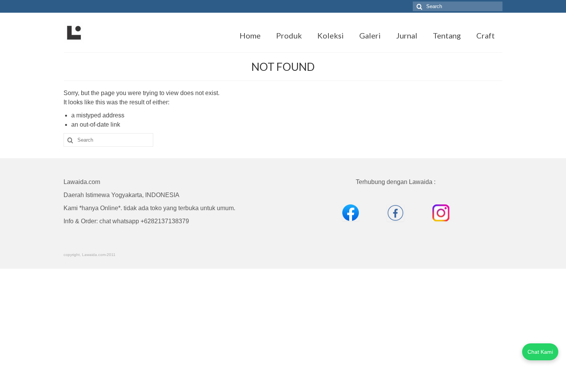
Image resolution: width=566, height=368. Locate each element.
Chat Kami (540, 352)
